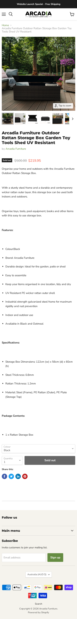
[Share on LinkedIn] (18, 476)
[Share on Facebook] (4, 476)
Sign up (55, 557)
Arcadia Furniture (16, 149)
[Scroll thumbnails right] (72, 118)
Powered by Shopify (38, 612)
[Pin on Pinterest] (25, 476)
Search (38, 603)
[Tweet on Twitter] (11, 476)
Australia (36, 574)
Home (5, 25)
